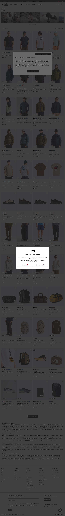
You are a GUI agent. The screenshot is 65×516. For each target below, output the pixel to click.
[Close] (46, 249)
